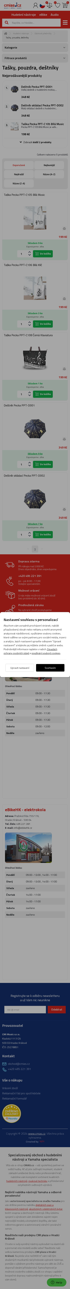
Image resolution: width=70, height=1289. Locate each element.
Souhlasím (50, 667)
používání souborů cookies (46, 653)
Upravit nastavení (19, 667)
